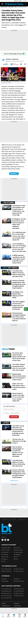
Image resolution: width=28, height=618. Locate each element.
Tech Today (6, 550)
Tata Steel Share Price (20, 571)
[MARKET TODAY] (8, 349)
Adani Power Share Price (20, 569)
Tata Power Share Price (7, 598)
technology (10, 6)
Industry (5, 559)
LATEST (6, 423)
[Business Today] (14, 4)
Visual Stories (18, 552)
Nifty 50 (17, 579)
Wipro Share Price (20, 595)
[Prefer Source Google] (5, 64)
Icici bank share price (7, 595)
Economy (18, 548)
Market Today (6, 548)
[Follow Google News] (14, 64)
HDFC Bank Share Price (7, 571)
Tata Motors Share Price (7, 569)
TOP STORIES (8, 202)
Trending (5, 554)
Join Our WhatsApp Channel (13, 54)
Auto (16, 559)
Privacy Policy (17, 606)
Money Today (19, 550)
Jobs (4, 561)
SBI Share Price (19, 593)
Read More (13, 173)
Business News (4, 6)
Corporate (6, 552)
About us (4, 603)
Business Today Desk (12, 59)
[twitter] (8, 540)
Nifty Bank (5, 581)
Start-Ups (5, 557)
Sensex (5, 579)
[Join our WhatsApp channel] (25, 310)
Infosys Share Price (7, 593)
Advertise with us (6, 606)
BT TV (16, 557)
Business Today (18, 1)
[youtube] (5, 540)
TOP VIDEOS (13, 268)
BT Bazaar (25, 1)
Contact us (16, 603)
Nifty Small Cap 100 (20, 581)
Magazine (18, 554)
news (15, 6)
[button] (25, 616)
